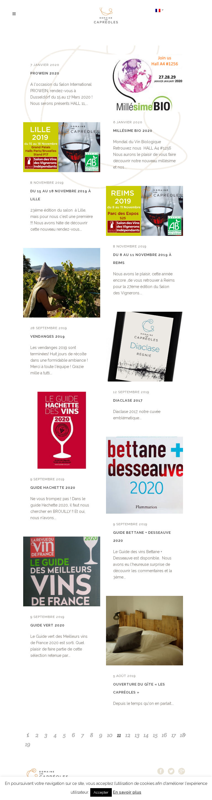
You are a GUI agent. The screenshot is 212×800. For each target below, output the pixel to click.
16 (164, 735)
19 (27, 744)
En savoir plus (127, 792)
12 (128, 735)
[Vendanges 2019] (61, 283)
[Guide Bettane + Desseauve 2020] (144, 475)
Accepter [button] (101, 792)
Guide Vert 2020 (47, 625)
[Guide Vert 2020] (61, 571)
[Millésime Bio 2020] (144, 83)
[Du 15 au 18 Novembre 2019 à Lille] (61, 147)
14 (146, 735)
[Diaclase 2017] (144, 347)
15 (155, 735)
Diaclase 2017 (128, 400)
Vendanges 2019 (47, 336)
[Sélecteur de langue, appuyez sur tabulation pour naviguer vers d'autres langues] (159, 10)
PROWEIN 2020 (44, 73)
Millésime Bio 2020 (132, 131)
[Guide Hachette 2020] (61, 430)
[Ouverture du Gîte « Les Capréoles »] (144, 631)
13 (137, 735)
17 (173, 735)
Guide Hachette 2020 (52, 488)
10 (110, 735)
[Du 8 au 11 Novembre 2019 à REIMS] (144, 211)
